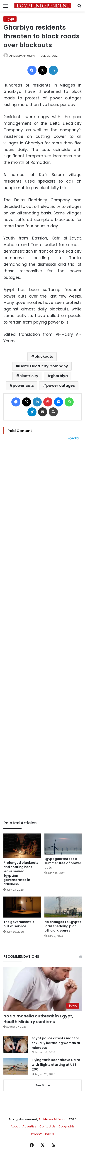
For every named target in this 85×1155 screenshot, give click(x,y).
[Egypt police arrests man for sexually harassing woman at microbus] (15, 1044)
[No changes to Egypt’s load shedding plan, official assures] (63, 907)
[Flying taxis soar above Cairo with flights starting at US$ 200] (15, 1066)
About (15, 1126)
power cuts (23, 385)
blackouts (43, 356)
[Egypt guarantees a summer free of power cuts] (63, 844)
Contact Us (47, 1126)
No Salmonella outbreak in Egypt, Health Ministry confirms (38, 1018)
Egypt (10, 19)
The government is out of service (18, 924)
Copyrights (66, 1126)
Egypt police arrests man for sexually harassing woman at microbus (56, 1043)
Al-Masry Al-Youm (22, 56)
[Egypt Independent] (42, 5)
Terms (49, 1134)
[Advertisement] (42, 630)
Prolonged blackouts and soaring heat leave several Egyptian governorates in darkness (21, 873)
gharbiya (59, 375)
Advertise (29, 1126)
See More (42, 1085)
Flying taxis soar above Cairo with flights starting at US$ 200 (56, 1065)
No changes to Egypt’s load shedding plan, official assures (63, 926)
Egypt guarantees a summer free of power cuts (62, 863)
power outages (60, 385)
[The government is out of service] (22, 907)
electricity (28, 375)
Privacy (36, 1134)
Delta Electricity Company (43, 366)
